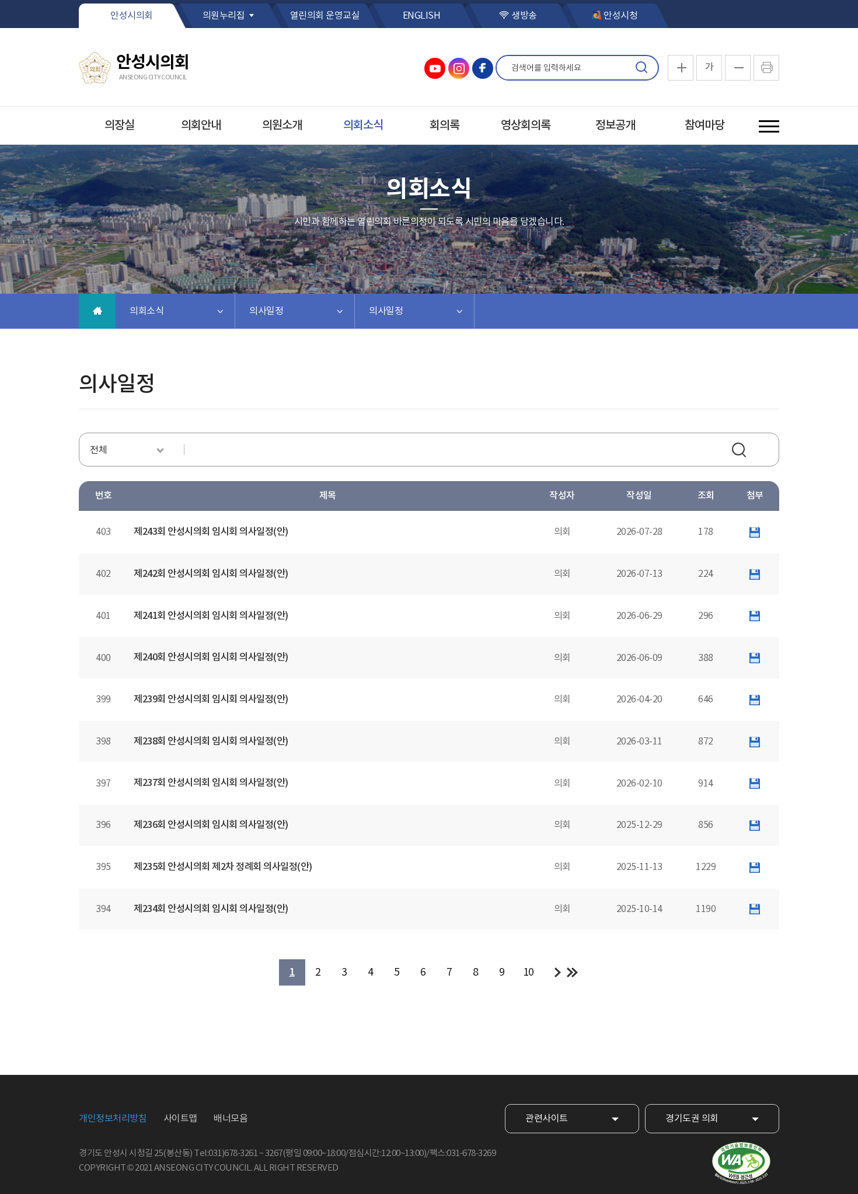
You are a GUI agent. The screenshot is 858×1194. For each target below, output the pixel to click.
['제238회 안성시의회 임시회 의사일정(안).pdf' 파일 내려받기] (754, 741)
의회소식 (363, 126)
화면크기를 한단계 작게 (738, 68)
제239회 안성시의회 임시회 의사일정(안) (211, 699)
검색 (641, 67)
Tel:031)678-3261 (225, 1153)
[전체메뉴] (769, 126)
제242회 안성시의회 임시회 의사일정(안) (211, 574)
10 (528, 972)
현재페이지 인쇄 (766, 68)
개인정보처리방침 (113, 1118)
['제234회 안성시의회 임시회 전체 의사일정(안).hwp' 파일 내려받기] (754, 909)
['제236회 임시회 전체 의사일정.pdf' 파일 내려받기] (754, 825)
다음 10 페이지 (557, 972)
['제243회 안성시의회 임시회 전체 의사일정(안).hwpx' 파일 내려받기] (754, 532)
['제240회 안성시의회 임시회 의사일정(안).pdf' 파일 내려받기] (754, 658)
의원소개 (282, 126)
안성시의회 (131, 16)
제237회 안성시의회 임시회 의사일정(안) (211, 783)
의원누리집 (224, 16)
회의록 (444, 126)
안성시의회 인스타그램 (458, 68)
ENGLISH (422, 16)
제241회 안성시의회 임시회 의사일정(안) (211, 616)
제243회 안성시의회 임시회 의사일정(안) (211, 532)
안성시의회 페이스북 (482, 68)
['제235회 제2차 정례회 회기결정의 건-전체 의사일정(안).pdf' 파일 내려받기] (754, 867)
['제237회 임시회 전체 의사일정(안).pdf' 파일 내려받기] (754, 783)
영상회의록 (525, 126)
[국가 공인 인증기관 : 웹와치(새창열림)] (741, 1163)
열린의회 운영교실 (325, 16)
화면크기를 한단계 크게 (680, 68)
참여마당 (704, 126)
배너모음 (230, 1118)
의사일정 (266, 311)
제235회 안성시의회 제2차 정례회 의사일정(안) (223, 867)
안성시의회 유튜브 (434, 68)
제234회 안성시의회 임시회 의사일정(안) (211, 909)
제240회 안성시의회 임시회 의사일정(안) (211, 657)
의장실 (119, 126)
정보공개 (615, 126)
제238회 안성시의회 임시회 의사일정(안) (211, 741)
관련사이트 (546, 1118)
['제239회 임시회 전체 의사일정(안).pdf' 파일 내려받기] (754, 699)
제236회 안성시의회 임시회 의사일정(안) (211, 825)
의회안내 (201, 126)
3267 (273, 1153)
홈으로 (97, 311)
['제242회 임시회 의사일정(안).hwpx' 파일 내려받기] (754, 574)
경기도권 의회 (692, 1118)
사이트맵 (180, 1118)
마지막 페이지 (572, 972)
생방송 (524, 16)
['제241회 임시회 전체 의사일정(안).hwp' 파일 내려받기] (754, 616)
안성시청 (620, 16)
